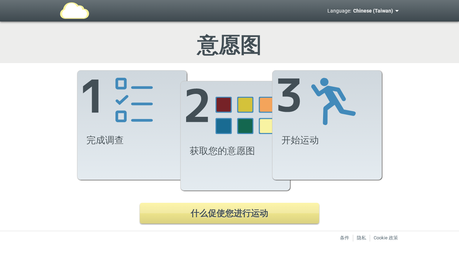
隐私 (361, 237)
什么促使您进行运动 (229, 213)
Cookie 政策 (386, 237)
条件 (344, 237)
